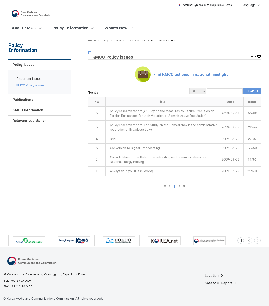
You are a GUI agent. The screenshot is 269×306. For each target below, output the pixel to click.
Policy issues (23, 65)
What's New (116, 27)
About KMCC (24, 27)
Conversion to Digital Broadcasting (135, 148)
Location (212, 275)
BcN (113, 139)
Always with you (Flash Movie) (131, 171)
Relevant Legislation (30, 121)
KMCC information (28, 110)
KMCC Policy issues (30, 85)
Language (249, 5)
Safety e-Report (219, 283)
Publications (23, 100)
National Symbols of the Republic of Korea (207, 5)
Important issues (28, 79)
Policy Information (70, 27)
